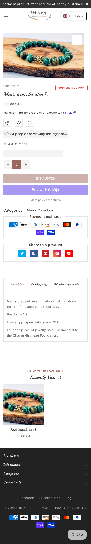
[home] (45, 538)
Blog (67, 498)
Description (17, 284)
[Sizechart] (7, 123)
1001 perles (25, 508)
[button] (6, 16)
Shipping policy (38, 284)
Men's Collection (40, 210)
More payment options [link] (45, 200)
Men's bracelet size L (23, 429)
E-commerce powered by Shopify (60, 508)
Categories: (13, 210)
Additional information (67, 284)
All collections (49, 498)
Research (26, 498)
